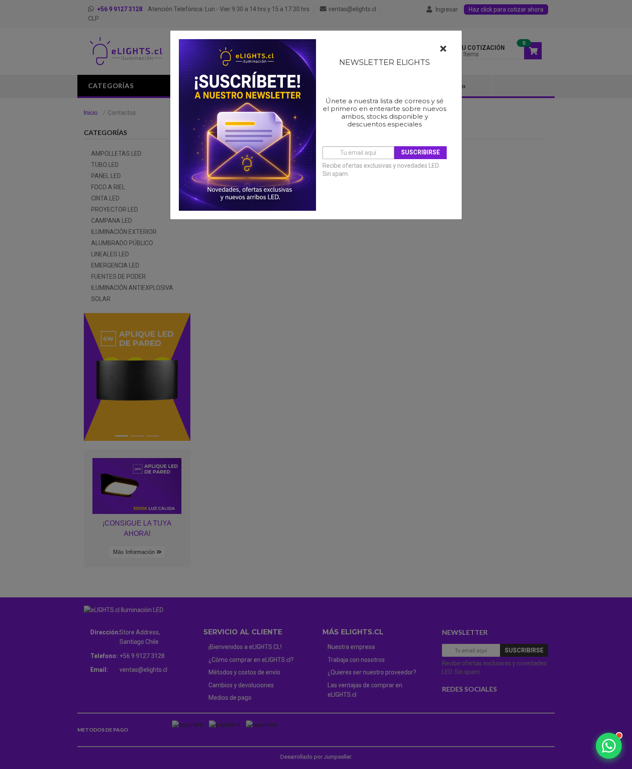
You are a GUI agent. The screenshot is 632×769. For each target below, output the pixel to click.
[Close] (443, 49)
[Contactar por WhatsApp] (609, 746)
